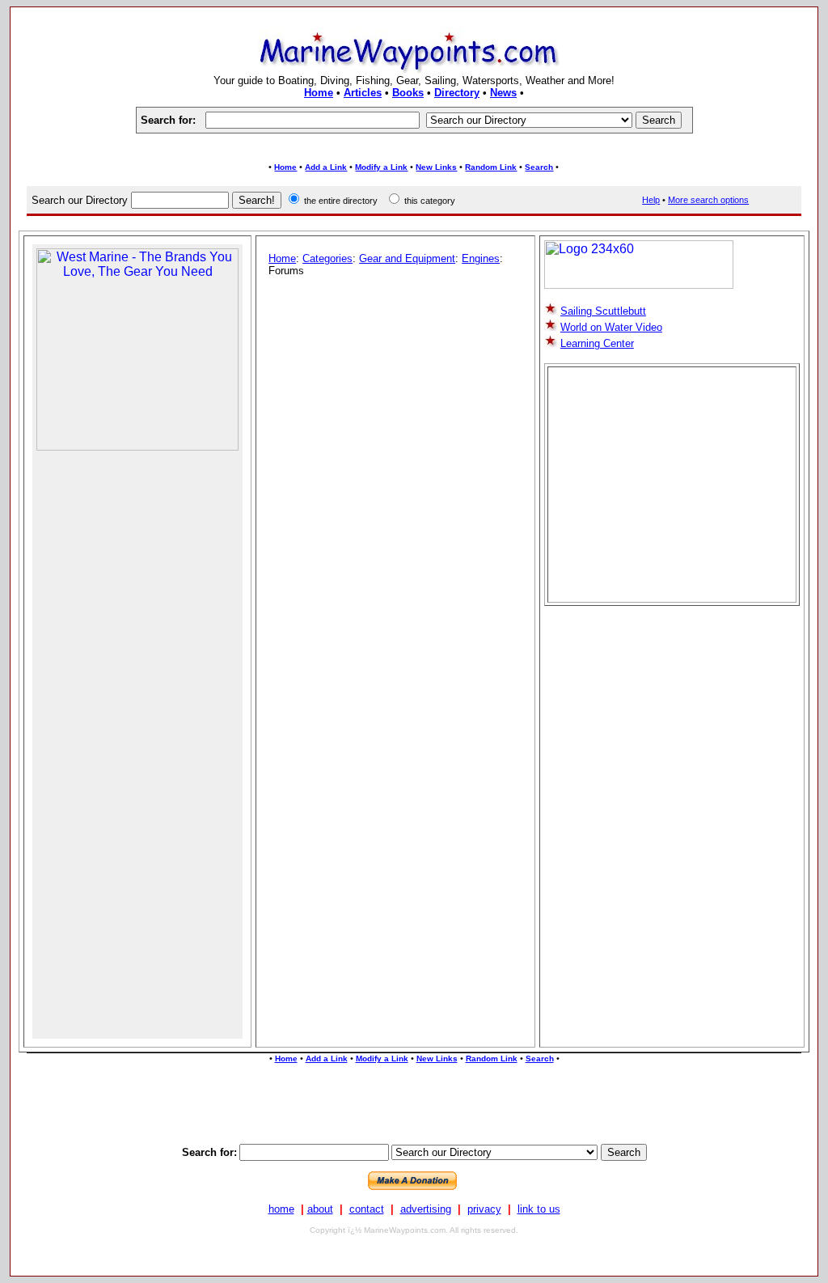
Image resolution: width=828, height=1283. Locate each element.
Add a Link (326, 167)
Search (539, 167)
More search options (708, 200)
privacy (484, 1209)
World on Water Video (611, 327)
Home (318, 93)
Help (651, 200)
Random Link (491, 167)
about (320, 1209)
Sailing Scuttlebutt (603, 311)
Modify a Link (381, 167)
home (281, 1209)
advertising (425, 1209)
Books (408, 93)
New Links (436, 167)
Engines (481, 258)
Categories (327, 258)
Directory (456, 93)
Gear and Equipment (407, 258)
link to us (539, 1209)
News (503, 93)
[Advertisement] (414, 148)
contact (366, 1209)
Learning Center (597, 343)
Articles (363, 93)
